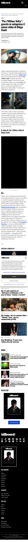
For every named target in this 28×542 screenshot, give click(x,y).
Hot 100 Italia (5, 493)
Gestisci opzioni (14, 281)
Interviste (3, 478)
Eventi (12, 355)
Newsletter (4, 521)
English (3, 486)
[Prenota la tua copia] (14, 406)
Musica (3, 477)
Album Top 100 (5, 495)
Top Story (13, 381)
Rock (2, 514)
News (11, 363)
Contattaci (4, 523)
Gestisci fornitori (6, 272)
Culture (3, 482)
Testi (2, 484)
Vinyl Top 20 (4, 497)
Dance (3, 510)
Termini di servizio (6, 527)
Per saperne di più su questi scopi (18, 272)
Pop (2, 18)
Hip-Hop (3, 508)
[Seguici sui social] (2, 439)
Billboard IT (5, 40)
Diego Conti (22, 75)
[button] (25, 257)
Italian (3, 504)
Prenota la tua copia (14, 422)
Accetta (14, 276)
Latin (2, 512)
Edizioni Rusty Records (8, 207)
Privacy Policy (5, 525)
